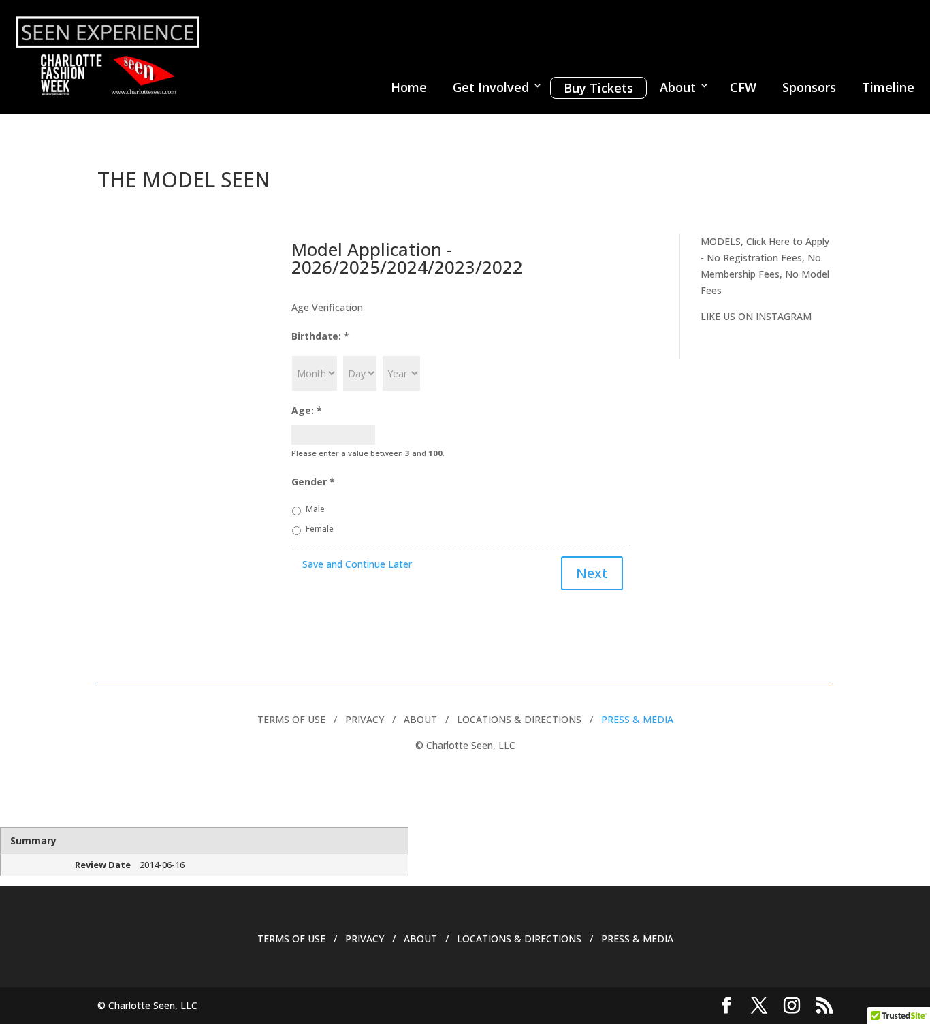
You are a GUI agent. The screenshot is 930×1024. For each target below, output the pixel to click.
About (678, 87)
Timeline (888, 87)
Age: (306, 410)
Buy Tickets (598, 88)
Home (409, 87)
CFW (743, 87)
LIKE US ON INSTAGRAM (756, 316)
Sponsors (809, 87)
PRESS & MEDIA (637, 719)
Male (315, 509)
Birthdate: (320, 336)
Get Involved (491, 87)
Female (320, 528)
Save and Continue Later (357, 564)
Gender (313, 482)
